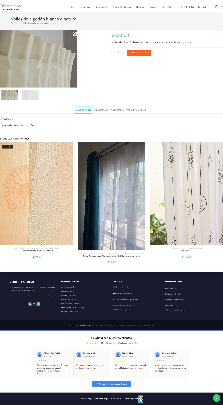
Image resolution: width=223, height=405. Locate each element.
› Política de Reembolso (173, 288)
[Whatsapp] (38, 304)
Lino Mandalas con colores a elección (36, 250)
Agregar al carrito (139, 53)
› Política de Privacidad (173, 294)
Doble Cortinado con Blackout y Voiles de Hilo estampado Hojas (111, 256)
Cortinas (17, 248)
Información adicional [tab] (109, 109)
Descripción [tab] (83, 109)
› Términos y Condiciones (174, 299)
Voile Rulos (187, 250)
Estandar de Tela (25, 248)
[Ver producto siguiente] (221, 32)
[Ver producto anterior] (217, 32)
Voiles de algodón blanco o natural (36, 23)
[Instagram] (34, 304)
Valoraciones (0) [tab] (136, 109)
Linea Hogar (36, 248)
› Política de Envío (171, 305)
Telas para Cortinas (47, 248)
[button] (75, 34)
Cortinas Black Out (85, 254)
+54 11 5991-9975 (121, 287)
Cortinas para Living (99, 254)
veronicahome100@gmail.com (126, 299)
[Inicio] (12, 23)
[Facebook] (30, 304)
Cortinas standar (112, 254)
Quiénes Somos (175, 310)
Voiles (57, 248)
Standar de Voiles (133, 254)
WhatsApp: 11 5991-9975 (124, 293)
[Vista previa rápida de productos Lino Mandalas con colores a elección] (71, 146)
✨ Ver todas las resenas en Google (111, 384)
